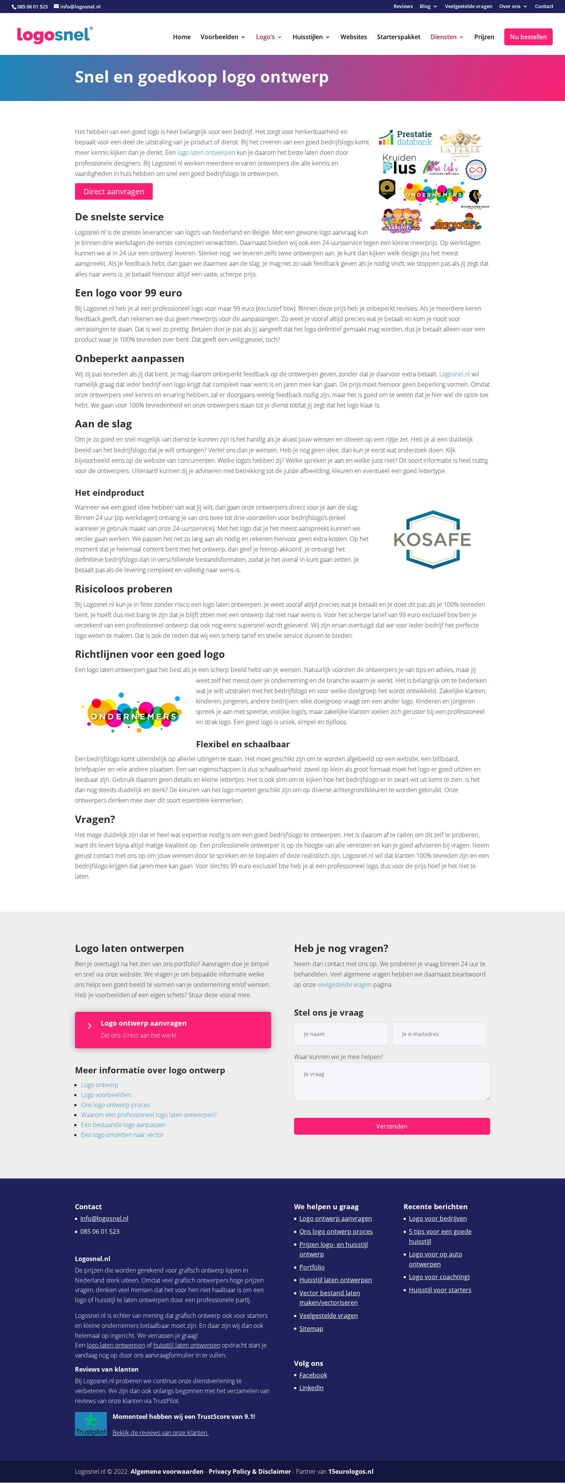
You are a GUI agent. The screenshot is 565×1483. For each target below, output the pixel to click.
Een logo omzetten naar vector (122, 1134)
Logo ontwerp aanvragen (335, 1218)
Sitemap (311, 1328)
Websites (354, 37)
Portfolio (312, 1267)
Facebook (313, 1375)
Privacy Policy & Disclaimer (250, 1471)
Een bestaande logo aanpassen (123, 1125)
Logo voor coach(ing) (439, 1277)
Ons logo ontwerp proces (115, 1105)
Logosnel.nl (454, 374)
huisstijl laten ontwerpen (186, 1345)
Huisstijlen (307, 37)
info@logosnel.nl (104, 1218)
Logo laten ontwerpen (129, 948)
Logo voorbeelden (106, 1095)
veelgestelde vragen (344, 984)
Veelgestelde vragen (468, 7)
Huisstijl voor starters (440, 1290)
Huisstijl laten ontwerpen (335, 1280)
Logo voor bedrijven (438, 1218)
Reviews (403, 7)
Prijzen (484, 37)
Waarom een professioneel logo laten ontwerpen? (149, 1115)
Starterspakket (398, 37)
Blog (425, 7)
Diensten (443, 37)
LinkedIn (311, 1388)
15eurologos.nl (351, 1471)
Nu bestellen (528, 37)
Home (182, 37)
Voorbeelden (219, 37)
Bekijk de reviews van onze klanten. (161, 1432)
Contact (544, 7)
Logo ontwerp (100, 1085)
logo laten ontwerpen (206, 152)
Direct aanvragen (113, 191)
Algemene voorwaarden (167, 1471)
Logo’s (265, 37)
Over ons (509, 7)
